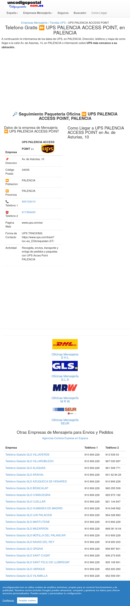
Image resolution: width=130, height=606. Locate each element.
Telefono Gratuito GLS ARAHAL (24, 475)
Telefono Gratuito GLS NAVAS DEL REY (29, 542)
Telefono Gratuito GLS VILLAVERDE (27, 454)
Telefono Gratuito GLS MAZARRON (26, 528)
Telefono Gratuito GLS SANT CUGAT (27, 555)
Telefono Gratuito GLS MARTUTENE (27, 522)
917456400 (29, 212)
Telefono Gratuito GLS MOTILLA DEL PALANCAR (35, 535)
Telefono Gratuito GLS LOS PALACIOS (28, 515)
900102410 (29, 201)
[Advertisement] (65, 78)
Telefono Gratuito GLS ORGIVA (24, 549)
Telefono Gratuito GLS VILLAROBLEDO (29, 461)
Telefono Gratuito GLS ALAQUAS (25, 468)
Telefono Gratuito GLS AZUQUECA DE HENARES (36, 481)
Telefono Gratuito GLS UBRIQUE (25, 569)
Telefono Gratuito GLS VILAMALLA (26, 576)
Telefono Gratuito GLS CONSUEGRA (27, 495)
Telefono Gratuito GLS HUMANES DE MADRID (34, 508)
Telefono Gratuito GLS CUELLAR (25, 501)
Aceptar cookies (27, 600)
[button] (12, 13)
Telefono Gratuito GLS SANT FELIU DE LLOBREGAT (37, 562)
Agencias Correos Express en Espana (65, 438)
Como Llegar (99, 13)
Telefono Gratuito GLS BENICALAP (26, 488)
